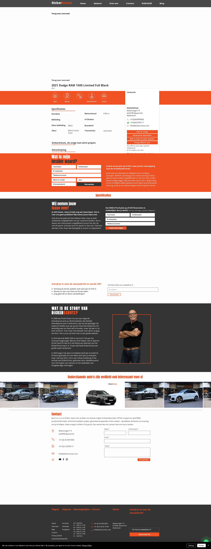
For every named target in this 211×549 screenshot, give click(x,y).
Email (106, 437)
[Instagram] (66, 459)
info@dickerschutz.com (139, 125)
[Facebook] (63, 459)
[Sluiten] (208, 545)
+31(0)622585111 (137, 122)
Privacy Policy (87, 545)
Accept (201, 545)
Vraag (106, 446)
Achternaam (133, 429)
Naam (106, 429)
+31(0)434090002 (137, 119)
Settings (191, 545)
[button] (142, 131)
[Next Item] (207, 395)
